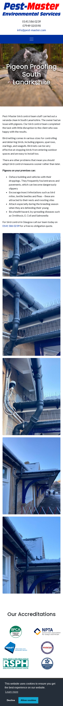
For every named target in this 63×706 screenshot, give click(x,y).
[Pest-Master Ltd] (31, 9)
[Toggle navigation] (31, 39)
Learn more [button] (11, 692)
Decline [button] (11, 700)
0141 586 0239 (10, 225)
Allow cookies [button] (28, 700)
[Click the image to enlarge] (31, 255)
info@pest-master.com (31, 30)
